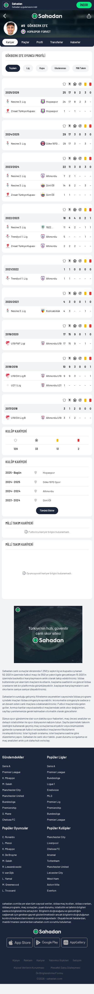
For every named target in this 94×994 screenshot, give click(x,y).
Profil (40, 42)
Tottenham (53, 860)
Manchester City (11, 789)
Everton (51, 890)
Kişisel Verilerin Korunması (29, 967)
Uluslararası (60, 68)
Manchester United (13, 795)
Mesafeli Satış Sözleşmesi (65, 967)
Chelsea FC (8, 819)
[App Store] (20, 942)
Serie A (6, 766)
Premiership (9, 807)
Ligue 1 (51, 783)
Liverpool (52, 842)
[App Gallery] (74, 942)
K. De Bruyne (9, 854)
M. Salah (7, 783)
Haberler (75, 42)
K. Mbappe (8, 777)
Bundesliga (8, 801)
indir (84, 5)
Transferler (56, 42)
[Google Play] (47, 942)
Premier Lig (53, 801)
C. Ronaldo (8, 836)
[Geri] (13, 16)
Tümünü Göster (47, 510)
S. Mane (6, 813)
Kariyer (10, 42)
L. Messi (7, 842)
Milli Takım (81, 68)
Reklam (28, 960)
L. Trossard (9, 890)
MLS (49, 795)
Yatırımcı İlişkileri (59, 960)
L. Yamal (7, 878)
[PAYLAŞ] (89, 16)
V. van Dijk (8, 872)
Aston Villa (53, 884)
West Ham (53, 878)
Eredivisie (53, 789)
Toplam (12, 68)
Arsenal (51, 854)
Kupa (41, 68)
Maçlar (25, 42)
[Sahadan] (47, 16)
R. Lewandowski (11, 866)
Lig (27, 68)
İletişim (77, 960)
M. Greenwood (10, 884)
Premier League (11, 772)
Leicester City (55, 872)
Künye (16, 960)
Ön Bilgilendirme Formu (49, 973)
